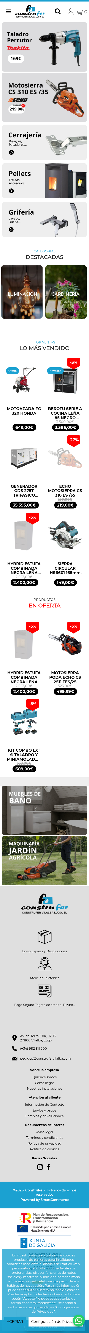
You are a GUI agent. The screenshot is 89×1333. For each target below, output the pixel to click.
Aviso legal (44, 1132)
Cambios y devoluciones (44, 1116)
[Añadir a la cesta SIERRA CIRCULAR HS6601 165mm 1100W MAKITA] (65, 537)
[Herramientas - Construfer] (66, 292)
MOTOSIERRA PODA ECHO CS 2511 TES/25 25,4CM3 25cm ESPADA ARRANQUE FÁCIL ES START (65, 677)
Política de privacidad (44, 1143)
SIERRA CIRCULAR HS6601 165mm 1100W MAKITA (65, 568)
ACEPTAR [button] (15, 1322)
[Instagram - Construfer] (40, 1167)
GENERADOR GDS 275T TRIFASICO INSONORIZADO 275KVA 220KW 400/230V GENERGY (24, 491)
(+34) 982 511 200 (33, 1048)
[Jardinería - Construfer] (22, 292)
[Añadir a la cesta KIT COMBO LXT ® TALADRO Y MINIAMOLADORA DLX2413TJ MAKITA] (24, 724)
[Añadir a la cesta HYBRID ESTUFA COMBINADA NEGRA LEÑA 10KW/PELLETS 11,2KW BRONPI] (24, 537)
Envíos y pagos (44, 1110)
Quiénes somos (44, 1077)
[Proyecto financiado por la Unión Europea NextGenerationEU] (44, 1222)
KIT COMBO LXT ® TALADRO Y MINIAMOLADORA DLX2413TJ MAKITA (24, 755)
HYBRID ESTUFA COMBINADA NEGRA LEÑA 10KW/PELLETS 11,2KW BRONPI (24, 568)
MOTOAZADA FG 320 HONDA (24, 411)
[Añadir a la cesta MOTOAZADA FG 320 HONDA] (24, 382)
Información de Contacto (44, 1105)
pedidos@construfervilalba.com (45, 1058)
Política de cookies (44, 1149)
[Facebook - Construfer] (48, 1167)
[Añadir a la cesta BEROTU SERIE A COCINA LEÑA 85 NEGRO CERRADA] (65, 382)
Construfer (31, 12)
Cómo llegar (44, 1083)
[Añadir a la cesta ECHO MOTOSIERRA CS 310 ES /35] (65, 460)
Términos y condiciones (44, 1138)
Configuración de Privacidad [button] (55, 1322)
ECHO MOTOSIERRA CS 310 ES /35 (65, 491)
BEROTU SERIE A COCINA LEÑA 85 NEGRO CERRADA (65, 413)
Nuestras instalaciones (44, 1089)
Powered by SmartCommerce (45, 1200)
